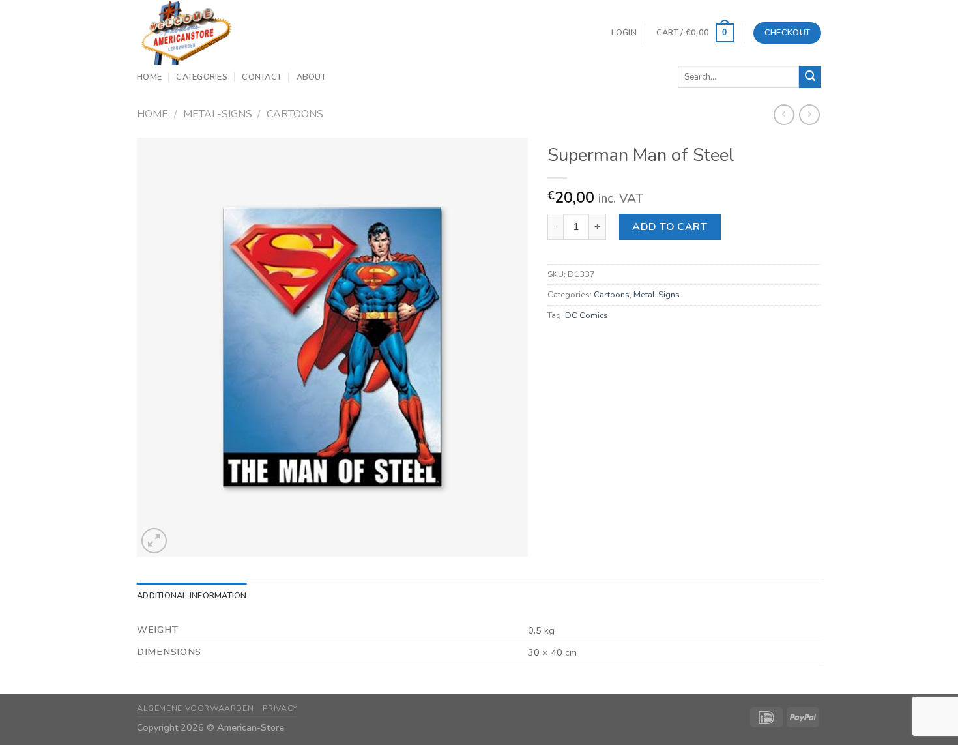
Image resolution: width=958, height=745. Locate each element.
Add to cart (669, 227)
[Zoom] (154, 540)
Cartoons (295, 114)
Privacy (280, 708)
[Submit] (810, 77)
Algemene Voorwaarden (195, 708)
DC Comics (586, 315)
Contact (262, 77)
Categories (201, 77)
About (311, 77)
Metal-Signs (217, 114)
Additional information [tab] (192, 596)
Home (149, 77)
